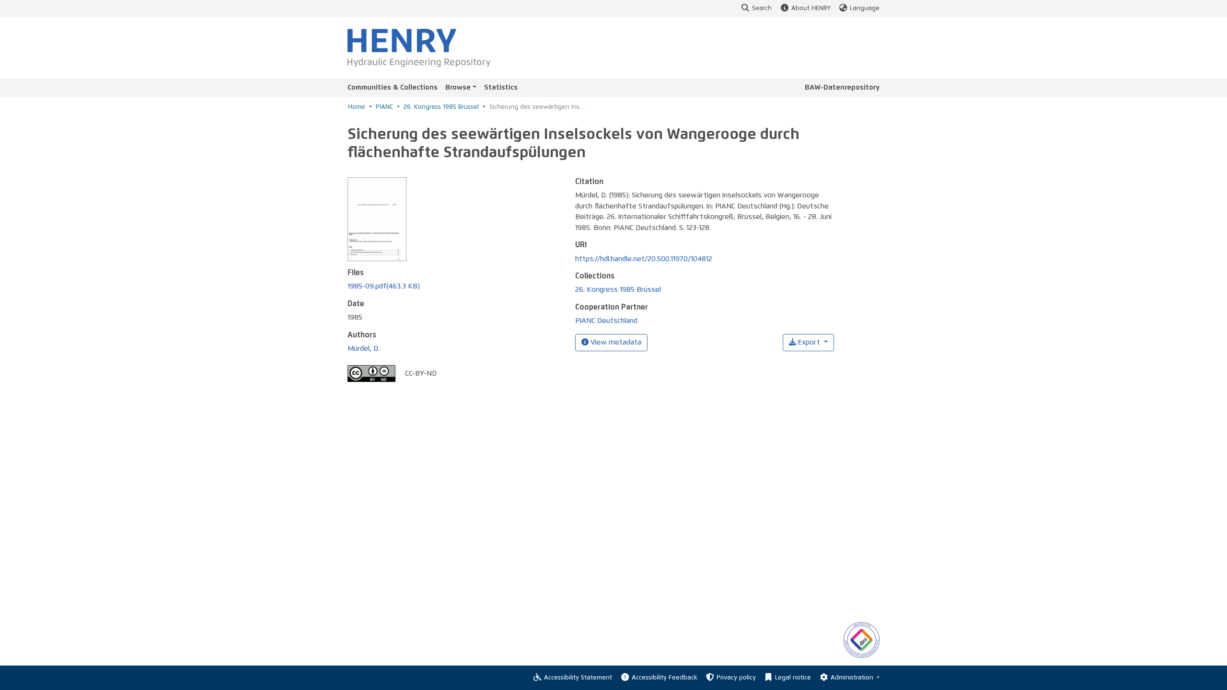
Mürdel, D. (363, 348)
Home (356, 107)
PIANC (384, 107)
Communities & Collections (392, 87)
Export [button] (809, 342)
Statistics (501, 87)
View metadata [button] (615, 342)
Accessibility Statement (578, 678)
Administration (853, 678)
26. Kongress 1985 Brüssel (441, 107)
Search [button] (762, 8)
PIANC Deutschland (606, 320)
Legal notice (793, 678)
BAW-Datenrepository (842, 87)
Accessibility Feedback (664, 678)
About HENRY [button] (810, 8)
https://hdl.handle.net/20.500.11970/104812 (643, 259)
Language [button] (865, 8)
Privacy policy (736, 678)
